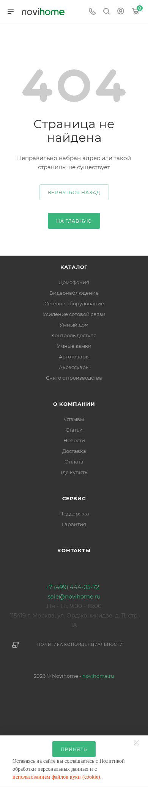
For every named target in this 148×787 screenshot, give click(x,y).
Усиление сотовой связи (74, 314)
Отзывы (74, 419)
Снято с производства (74, 378)
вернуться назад (74, 192)
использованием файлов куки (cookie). (58, 777)
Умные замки (74, 346)
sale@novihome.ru (74, 596)
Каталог (74, 267)
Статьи (74, 430)
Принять (74, 749)
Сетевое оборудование (74, 303)
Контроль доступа (74, 335)
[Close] (138, 739)
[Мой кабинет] (120, 12)
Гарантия (74, 524)
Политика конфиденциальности (80, 644)
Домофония (74, 282)
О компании (74, 404)
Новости (74, 440)
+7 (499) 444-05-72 (72, 587)
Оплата (74, 462)
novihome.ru (98, 676)
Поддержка (74, 514)
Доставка (74, 451)
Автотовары (74, 356)
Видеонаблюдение (74, 293)
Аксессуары (74, 367)
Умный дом (74, 325)
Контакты (73, 550)
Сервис (74, 498)
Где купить (74, 472)
